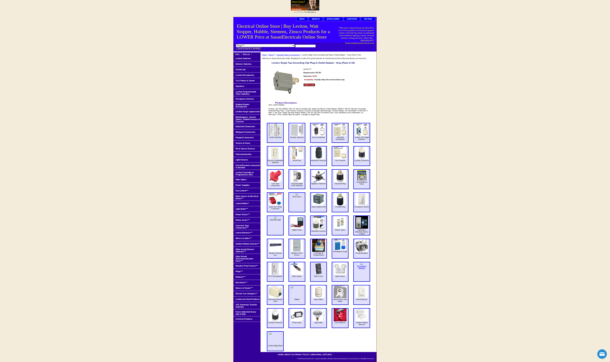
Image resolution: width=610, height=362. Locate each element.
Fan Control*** (242, 191)
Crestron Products (244, 319)
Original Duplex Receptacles (242, 105)
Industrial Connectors (245, 126)
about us (316, 19)
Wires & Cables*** (244, 238)
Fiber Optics (241, 180)
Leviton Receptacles (245, 75)
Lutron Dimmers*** (244, 233)
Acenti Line (241, 69)
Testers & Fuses (243, 143)
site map (368, 19)
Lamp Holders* (242, 203)
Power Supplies (243, 185)
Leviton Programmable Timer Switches (246, 93)
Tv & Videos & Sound (245, 81)
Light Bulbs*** (242, 209)
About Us (246, 54)
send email (352, 19)
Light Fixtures (242, 160)
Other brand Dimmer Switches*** (245, 250)
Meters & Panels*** (244, 288)
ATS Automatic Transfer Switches (246, 306)
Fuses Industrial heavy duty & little (246, 313)
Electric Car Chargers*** (247, 294)
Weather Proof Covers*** (247, 266)
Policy (237, 54)
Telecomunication (243, 154)
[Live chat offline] (305, 10)
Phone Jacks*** (243, 220)
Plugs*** (272, 55)
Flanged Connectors (245, 138)
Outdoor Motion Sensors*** (248, 244)
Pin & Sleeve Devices (245, 149)
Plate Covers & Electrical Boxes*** (247, 197)
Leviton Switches (243, 58)
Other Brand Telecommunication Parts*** (244, 258)
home (302, 19)
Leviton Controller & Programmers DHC (245, 173)
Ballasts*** (240, 277)
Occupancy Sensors (245, 99)
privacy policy (333, 19)
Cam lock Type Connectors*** (242, 227)
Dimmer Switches (244, 64)
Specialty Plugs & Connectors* (288, 55)
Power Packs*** (243, 214)
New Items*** (241, 282)
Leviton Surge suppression (248, 112)
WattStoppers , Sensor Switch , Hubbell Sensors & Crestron (248, 119)
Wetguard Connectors (245, 132)
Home (264, 55)
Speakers (240, 86)
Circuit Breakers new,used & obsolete (248, 166)
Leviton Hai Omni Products (248, 299)
